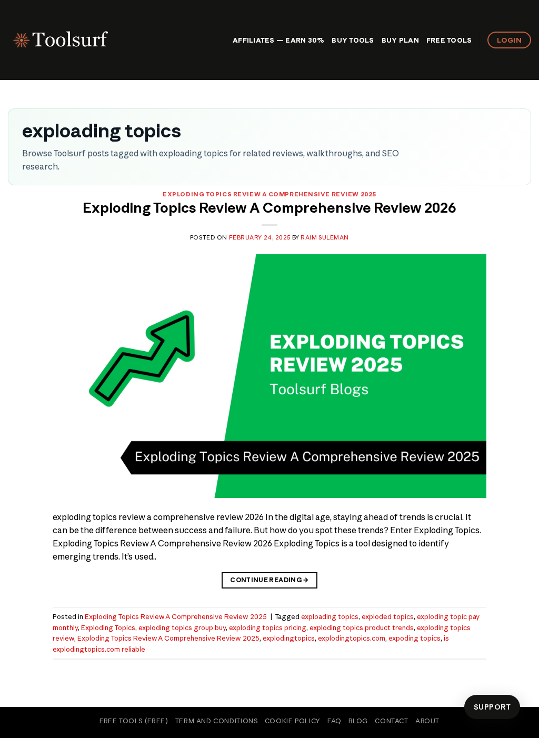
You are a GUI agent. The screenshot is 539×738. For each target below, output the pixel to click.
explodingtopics (289, 638)
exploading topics (329, 616)
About (427, 721)
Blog (357, 721)
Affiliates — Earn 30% (278, 40)
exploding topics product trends (362, 627)
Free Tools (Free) (133, 721)
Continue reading (269, 580)
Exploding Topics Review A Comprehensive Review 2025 (269, 194)
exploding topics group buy (182, 627)
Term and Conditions (216, 721)
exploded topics (388, 616)
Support (492, 707)
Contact (391, 721)
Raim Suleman (325, 237)
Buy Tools (353, 40)
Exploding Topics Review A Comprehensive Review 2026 (269, 208)
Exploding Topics (108, 627)
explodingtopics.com (351, 638)
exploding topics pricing (267, 627)
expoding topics (414, 638)
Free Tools (449, 40)
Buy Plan (400, 40)
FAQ (334, 721)
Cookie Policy (293, 721)
